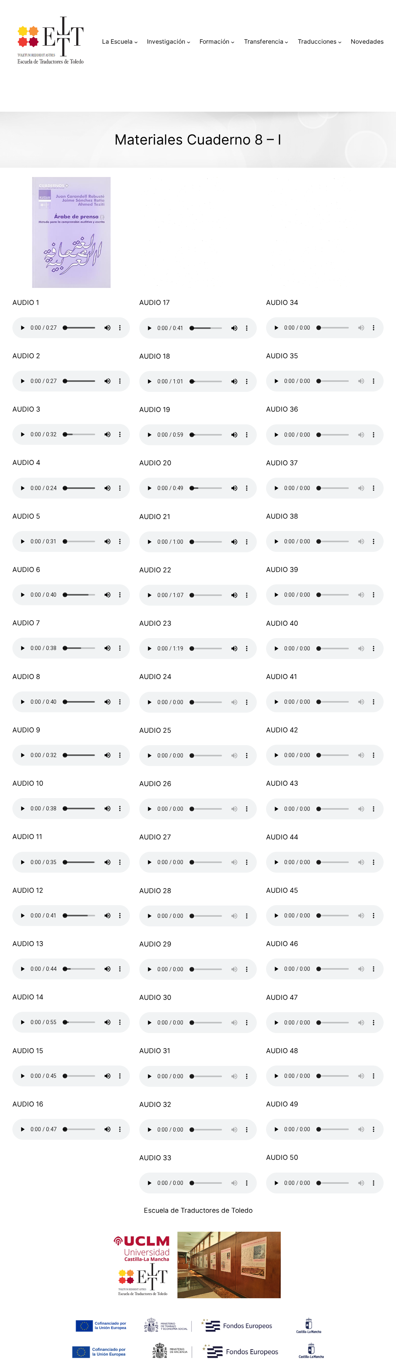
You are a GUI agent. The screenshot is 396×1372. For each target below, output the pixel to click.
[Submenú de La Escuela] (136, 42)
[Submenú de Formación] (232, 42)
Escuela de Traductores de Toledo (198, 1210)
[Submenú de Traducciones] (339, 42)
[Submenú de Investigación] (188, 42)
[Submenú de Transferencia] (286, 42)
